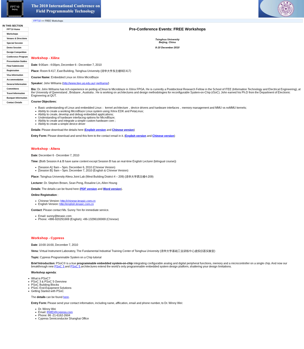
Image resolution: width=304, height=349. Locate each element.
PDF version (88, 188)
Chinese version (123, 129)
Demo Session (14, 47)
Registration (13, 70)
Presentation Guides (17, 61)
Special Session (15, 43)
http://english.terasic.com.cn (76, 204)
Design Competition (16, 52)
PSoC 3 (59, 266)
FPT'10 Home (13, 29)
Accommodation (15, 79)
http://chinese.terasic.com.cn (78, 200)
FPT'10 (37, 21)
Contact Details (14, 102)
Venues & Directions (17, 38)
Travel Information (16, 93)
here (66, 297)
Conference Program (17, 57)
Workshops (12, 34)
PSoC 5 (75, 266)
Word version (112, 188)
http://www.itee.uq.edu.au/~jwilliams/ (85, 83)
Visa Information (15, 75)
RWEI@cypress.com (60, 312)
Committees (13, 89)
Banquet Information (17, 98)
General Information (17, 84)
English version (95, 129)
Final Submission (15, 66)
